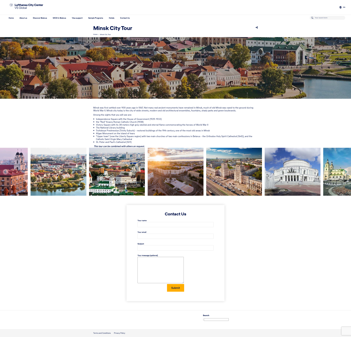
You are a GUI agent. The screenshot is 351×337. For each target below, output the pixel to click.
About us (23, 18)
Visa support (77, 18)
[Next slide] (345, 172)
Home (11, 18)
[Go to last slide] (5, 172)
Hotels (111, 18)
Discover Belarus (40, 18)
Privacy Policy (119, 333)
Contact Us (125, 18)
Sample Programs (95, 18)
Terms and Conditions (102, 333)
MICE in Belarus (59, 18)
